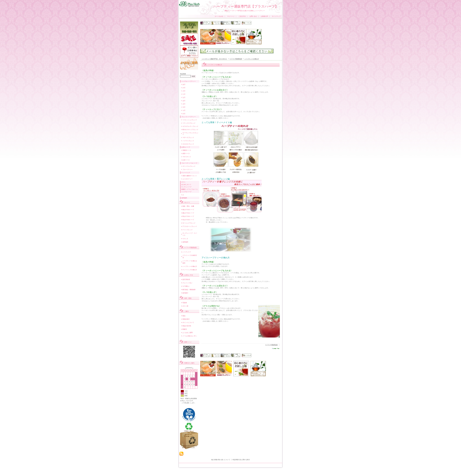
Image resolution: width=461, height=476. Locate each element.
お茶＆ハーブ (185, 147)
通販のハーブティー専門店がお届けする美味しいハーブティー (223, 11)
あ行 (183, 84)
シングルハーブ (186, 192)
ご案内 (186, 311)
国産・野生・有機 (188, 206)
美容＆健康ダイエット (189, 176)
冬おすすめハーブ (188, 220)
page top (276, 348)
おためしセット (186, 184)
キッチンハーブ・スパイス (189, 234)
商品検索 (183, 74)
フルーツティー (187, 169)
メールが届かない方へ (189, 336)
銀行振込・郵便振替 (188, 289)
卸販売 (184, 329)
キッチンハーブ (186, 187)
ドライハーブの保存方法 (189, 256)
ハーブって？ (186, 252)
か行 (183, 88)
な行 (183, 97)
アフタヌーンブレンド (189, 226)
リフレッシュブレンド (189, 120)
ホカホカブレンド (188, 144)
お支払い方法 (188, 275)
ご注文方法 (242, 16)
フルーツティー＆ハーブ (189, 163)
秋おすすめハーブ (188, 216)
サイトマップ (276, 16)
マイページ (230, 16)
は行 (183, 100)
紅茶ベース (186, 160)
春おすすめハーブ (188, 209)
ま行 (183, 104)
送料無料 (184, 198)
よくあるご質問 (187, 332)
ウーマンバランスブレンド (190, 133)
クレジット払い (187, 283)
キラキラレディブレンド (190, 126)
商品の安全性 (186, 326)
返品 (183, 316)
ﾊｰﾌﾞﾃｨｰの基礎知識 (190, 247)
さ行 (183, 91)
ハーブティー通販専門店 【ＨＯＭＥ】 (214, 59)
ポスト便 (185, 306)
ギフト (183, 182)
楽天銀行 (185, 293)
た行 (183, 94)
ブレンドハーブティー (188, 117)
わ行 (183, 113)
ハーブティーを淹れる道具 (189, 262)
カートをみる (219, 16)
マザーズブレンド (188, 137)
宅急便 (184, 303)
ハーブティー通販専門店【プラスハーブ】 (239, 6)
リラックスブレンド (188, 123)
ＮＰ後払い (186, 286)
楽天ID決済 (186, 279)
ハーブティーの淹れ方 (189, 266)
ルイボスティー (187, 179)
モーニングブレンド (188, 223)
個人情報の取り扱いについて (220, 460)
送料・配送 (187, 298)
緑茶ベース (186, 153)
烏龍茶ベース (186, 150)
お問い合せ (253, 16)
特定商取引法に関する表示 (241, 460)
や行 (183, 107)
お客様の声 (264, 16)
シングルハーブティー (188, 81)
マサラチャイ (186, 157)
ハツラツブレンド (188, 141)
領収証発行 (186, 319)
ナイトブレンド (187, 230)
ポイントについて (188, 322)
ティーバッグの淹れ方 (189, 270)
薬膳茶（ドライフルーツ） (190, 189)
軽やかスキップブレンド (190, 129)
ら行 (183, 110)
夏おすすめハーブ (188, 213)
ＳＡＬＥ (185, 239)
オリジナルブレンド (188, 166)
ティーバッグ (185, 172)
